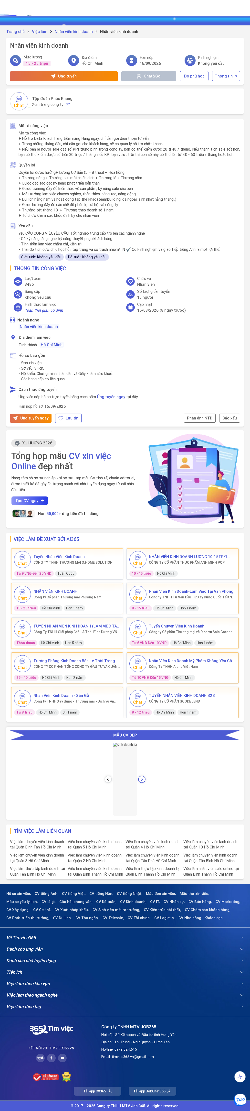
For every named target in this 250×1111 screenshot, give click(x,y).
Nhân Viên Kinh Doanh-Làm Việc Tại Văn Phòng (191, 591)
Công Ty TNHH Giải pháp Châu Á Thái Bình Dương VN (75, 632)
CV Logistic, (164, 918)
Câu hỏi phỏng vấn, (76, 902)
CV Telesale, (113, 918)
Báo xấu (229, 418)
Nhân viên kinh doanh (39, 326)
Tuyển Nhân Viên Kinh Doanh (59, 556)
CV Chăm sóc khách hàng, (207, 910)
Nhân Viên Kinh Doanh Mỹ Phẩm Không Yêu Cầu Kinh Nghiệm (191, 660)
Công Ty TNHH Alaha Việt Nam (173, 666)
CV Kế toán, (106, 902)
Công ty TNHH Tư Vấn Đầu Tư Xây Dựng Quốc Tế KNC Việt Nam (191, 597)
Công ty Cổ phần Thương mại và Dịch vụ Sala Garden (190, 632)
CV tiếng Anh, (46, 893)
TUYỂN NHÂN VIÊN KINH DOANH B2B (182, 695)
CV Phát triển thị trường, (27, 918)
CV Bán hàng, (200, 902)
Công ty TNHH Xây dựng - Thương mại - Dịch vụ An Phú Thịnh (73, 701)
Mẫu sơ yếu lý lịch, (22, 902)
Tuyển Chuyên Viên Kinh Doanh (176, 626)
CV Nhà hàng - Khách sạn (200, 918)
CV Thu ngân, (87, 918)
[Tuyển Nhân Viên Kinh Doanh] (22, 559)
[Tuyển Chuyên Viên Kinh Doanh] (137, 629)
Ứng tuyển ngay (111, 396)
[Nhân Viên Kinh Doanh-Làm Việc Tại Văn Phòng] (137, 594)
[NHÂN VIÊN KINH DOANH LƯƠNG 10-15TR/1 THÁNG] (137, 559)
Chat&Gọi (152, 76)
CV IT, (155, 902)
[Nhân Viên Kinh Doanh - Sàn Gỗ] (22, 698)
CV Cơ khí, (42, 910)
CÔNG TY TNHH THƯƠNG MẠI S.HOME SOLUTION (73, 562)
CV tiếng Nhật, (129, 893)
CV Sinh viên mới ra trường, (116, 910)
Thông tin (224, 76)
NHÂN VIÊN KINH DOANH (55, 591)
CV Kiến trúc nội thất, (162, 910)
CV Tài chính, (139, 918)
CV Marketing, (228, 902)
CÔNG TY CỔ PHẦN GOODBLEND (174, 701)
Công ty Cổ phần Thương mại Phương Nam (67, 597)
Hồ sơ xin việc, (18, 893)
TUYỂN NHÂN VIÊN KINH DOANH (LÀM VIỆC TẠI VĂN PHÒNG (75, 626)
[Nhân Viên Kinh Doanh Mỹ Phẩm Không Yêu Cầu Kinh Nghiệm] (137, 663)
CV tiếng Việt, (74, 893)
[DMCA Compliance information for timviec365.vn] (66, 1077)
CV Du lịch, (62, 918)
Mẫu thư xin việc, (194, 893)
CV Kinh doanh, (133, 902)
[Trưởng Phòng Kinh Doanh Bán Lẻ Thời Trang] (22, 663)
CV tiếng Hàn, (101, 893)
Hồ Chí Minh (51, 344)
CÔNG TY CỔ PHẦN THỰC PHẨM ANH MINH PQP (187, 562)
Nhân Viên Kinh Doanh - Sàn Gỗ (61, 695)
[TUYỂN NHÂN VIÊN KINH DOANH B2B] (137, 698)
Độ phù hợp (194, 76)
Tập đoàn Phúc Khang (52, 98)
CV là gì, (49, 902)
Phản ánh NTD (199, 418)
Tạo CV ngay (26, 500)
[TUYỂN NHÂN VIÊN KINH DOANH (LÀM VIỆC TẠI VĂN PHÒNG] (22, 629)
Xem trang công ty (47, 104)
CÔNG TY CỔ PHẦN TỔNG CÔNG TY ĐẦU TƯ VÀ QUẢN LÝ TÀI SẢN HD (75, 666)
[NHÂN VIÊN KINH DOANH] (22, 594)
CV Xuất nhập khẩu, (71, 910)
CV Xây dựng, (18, 910)
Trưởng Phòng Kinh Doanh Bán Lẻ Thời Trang (74, 660)
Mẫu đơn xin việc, (161, 893)
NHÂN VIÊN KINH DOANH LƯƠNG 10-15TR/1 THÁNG (188, 556)
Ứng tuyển (67, 76)
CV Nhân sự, (174, 902)
